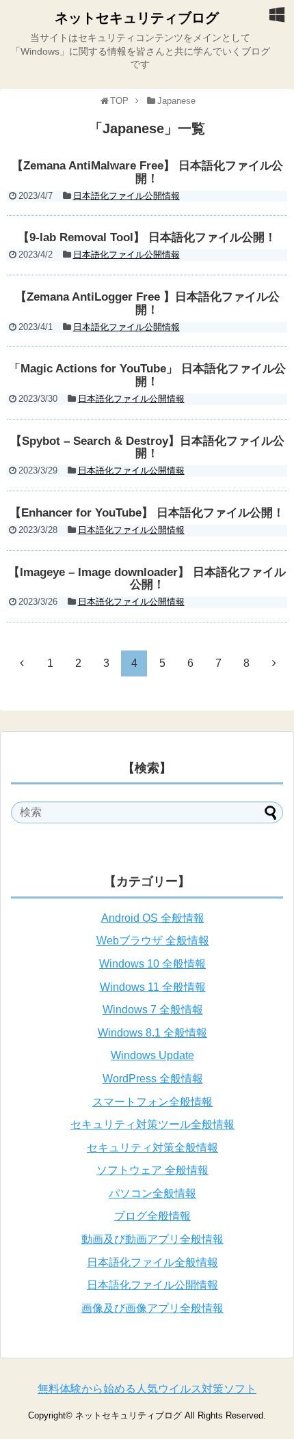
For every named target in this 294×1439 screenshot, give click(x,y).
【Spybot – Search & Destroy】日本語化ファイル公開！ (147, 448)
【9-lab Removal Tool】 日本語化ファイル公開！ (147, 237)
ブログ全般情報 (152, 1216)
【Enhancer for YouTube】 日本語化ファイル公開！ (147, 512)
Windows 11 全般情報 (153, 987)
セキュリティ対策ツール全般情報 (152, 1124)
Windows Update (152, 1055)
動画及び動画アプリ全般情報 (152, 1239)
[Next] (274, 663)
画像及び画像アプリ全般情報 (152, 1308)
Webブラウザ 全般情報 (152, 940)
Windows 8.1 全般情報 (152, 1033)
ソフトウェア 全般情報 (152, 1170)
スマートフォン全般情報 (152, 1102)
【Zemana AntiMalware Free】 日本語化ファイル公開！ (147, 172)
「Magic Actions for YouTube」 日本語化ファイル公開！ (147, 375)
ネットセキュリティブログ (137, 17)
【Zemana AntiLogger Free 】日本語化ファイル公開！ (147, 303)
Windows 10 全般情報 (152, 964)
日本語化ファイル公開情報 (126, 196)
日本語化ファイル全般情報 (152, 1262)
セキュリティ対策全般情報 (152, 1147)
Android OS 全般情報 (152, 918)
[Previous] (22, 663)
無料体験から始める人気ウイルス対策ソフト (147, 1389)
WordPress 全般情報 (153, 1078)
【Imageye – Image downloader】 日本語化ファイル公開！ (147, 579)
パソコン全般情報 (152, 1193)
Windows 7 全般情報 (153, 1009)
